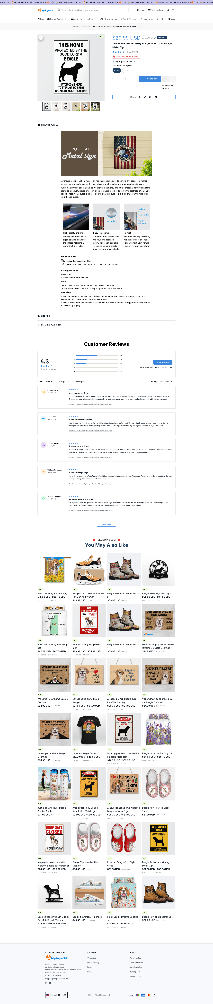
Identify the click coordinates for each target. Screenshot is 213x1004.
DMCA (89, 972)
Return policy (135, 972)
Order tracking (93, 962)
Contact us (91, 958)
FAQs (89, 967)
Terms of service (136, 962)
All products (85, 26)
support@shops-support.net (56, 979)
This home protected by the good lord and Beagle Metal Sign (90, 404)
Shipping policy (136, 967)
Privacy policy (135, 958)
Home (75, 26)
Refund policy (135, 976)
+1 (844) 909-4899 (53, 975)
